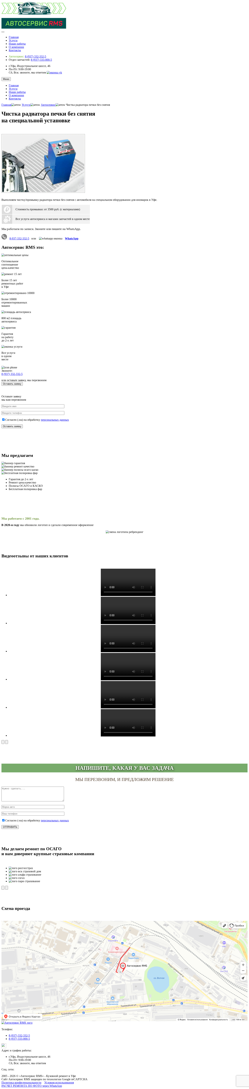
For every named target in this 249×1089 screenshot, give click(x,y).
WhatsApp (71, 238)
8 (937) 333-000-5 (41, 59)
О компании (16, 47)
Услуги (13, 40)
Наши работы (17, 43)
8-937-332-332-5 (19, 238)
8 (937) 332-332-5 (35, 56)
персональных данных (55, 419)
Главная (14, 37)
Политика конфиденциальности (21, 1082)
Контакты (15, 50)
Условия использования (59, 1082)
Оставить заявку (12, 383)
